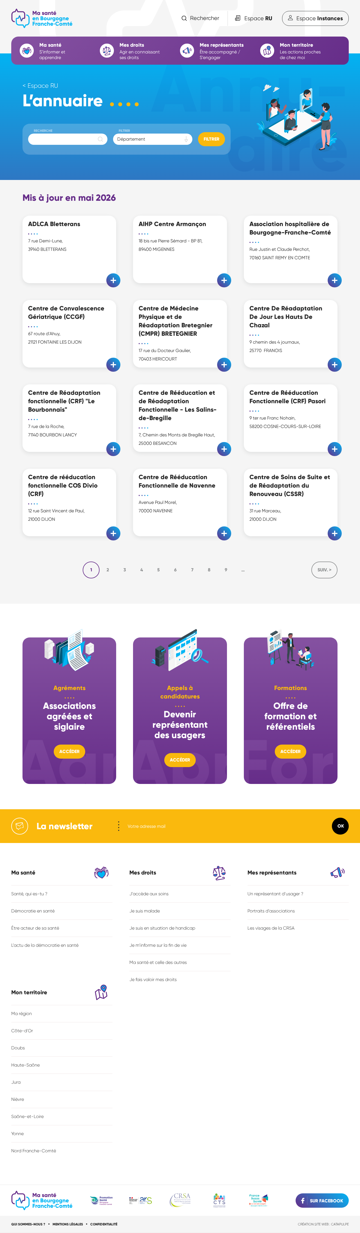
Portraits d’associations (271, 911)
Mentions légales (68, 1224)
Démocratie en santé (33, 911)
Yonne (17, 1133)
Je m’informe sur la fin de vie (157, 945)
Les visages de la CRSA (271, 928)
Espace (258, 18)
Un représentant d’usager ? (275, 893)
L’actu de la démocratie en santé (44, 945)
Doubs (18, 1048)
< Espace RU (40, 85)
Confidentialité (103, 1224)
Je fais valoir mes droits (153, 979)
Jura (16, 1082)
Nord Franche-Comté (33, 1150)
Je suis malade (144, 911)
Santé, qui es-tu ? (29, 893)
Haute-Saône (25, 1065)
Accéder (69, 751)
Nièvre (17, 1099)
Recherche (43, 131)
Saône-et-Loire (27, 1116)
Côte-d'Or (22, 1030)
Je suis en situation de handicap (162, 928)
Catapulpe (340, 1224)
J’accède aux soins (148, 893)
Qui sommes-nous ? (28, 1224)
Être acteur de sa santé (35, 928)
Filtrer (124, 131)
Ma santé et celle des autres (158, 962)
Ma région (21, 1013)
